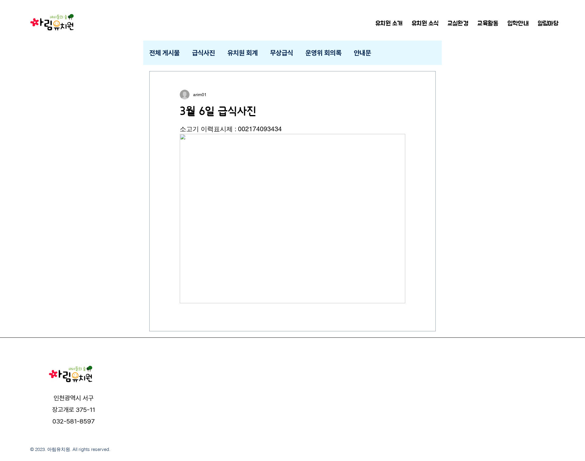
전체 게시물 (164, 53)
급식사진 (203, 53)
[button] (425, 23)
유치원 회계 (242, 53)
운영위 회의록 (323, 53)
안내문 (362, 53)
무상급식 (281, 53)
